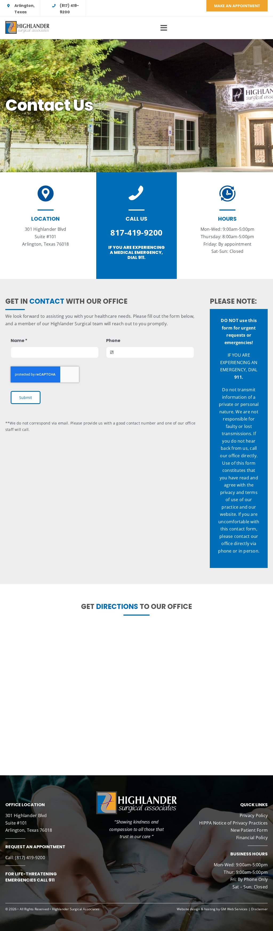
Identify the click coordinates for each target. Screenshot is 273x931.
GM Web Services (234, 909)
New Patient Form (249, 830)
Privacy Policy (254, 815)
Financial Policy (252, 838)
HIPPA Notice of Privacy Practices (233, 823)
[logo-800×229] (27, 23)
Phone (113, 340)
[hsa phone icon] (136, 187)
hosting (209, 909)
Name (19, 340)
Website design (188, 909)
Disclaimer (259, 909)
